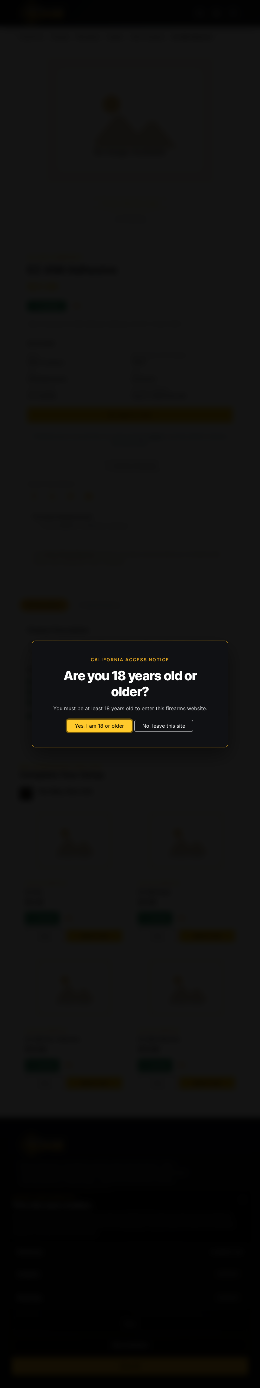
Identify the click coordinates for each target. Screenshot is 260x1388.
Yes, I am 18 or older (99, 726)
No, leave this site (163, 726)
